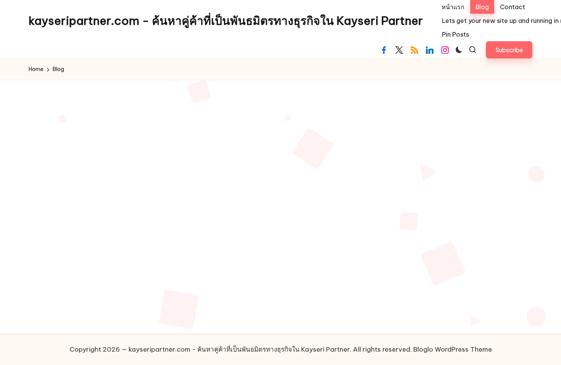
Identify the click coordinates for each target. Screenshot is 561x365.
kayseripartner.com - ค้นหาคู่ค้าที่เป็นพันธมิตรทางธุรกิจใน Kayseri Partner (226, 21)
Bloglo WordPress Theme (452, 349)
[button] (509, 49)
